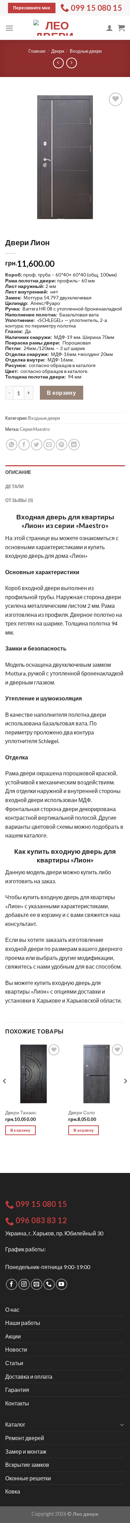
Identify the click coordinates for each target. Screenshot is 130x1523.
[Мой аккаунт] (109, 27)
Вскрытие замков (27, 1464)
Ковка (12, 1491)
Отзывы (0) (19, 500)
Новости (16, 1349)
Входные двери (86, 51)
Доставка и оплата (28, 1376)
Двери (57, 51)
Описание (18, 472)
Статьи (14, 1363)
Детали (14, 486)
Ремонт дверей (24, 1438)
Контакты (17, 1403)
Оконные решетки (28, 1478)
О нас (12, 1309)
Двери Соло (81, 1112)
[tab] (65, 472)
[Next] (125, 1095)
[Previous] (4, 1095)
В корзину (61, 392)
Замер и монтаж (25, 1451)
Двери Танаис (20, 1112)
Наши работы (22, 1322)
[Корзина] (121, 27)
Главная (36, 51)
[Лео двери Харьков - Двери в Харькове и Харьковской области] (54, 28)
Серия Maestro (35, 429)
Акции (13, 1336)
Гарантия (17, 1389)
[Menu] (9, 27)
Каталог (15, 1424)
